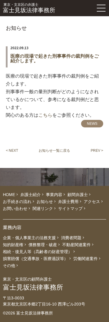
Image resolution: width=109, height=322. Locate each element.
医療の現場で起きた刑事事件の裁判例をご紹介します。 (54, 58)
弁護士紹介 (30, 194)
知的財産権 (13, 244)
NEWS (92, 124)
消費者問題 (71, 237)
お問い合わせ (15, 208)
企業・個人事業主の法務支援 (29, 237)
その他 (9, 265)
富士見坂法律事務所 (29, 8)
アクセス (92, 201)
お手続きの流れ (17, 201)
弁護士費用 (68, 201)
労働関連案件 (85, 258)
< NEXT (12, 151)
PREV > (97, 151)
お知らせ (45, 201)
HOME (9, 194)
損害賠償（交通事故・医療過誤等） (35, 258)
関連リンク (43, 208)
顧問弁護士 (77, 194)
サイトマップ (70, 208)
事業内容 (54, 194)
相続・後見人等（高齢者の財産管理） (37, 251)
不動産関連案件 (76, 244)
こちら (45, 115)
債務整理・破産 (42, 244)
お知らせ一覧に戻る (54, 151)
